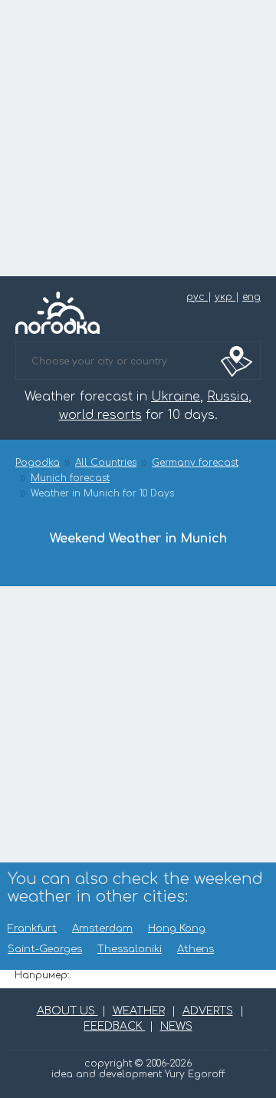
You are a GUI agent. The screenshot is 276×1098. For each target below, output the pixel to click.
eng (251, 297)
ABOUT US (67, 1011)
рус (197, 297)
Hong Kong (176, 929)
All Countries (105, 462)
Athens (195, 950)
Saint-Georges (45, 950)
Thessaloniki (129, 950)
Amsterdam (102, 929)
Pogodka (37, 462)
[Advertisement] (138, 138)
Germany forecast (195, 462)
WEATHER (139, 1011)
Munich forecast (70, 478)
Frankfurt (32, 929)
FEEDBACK (115, 1026)
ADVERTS (207, 1011)
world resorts (100, 415)
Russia (227, 397)
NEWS (176, 1026)
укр (225, 297)
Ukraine (175, 397)
